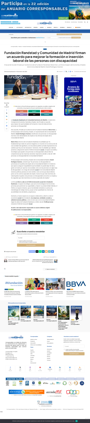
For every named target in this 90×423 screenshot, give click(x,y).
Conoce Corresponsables (6, 21)
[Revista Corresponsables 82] (52, 312)
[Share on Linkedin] (6, 116)
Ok (76, 420)
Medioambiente (10, 289)
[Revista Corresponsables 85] (26, 312)
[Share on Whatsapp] (40, 251)
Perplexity (46, 114)
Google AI (46, 111)
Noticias (45, 49)
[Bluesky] (70, 369)
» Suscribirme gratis (76, 37)
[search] (84, 22)
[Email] (6, 119)
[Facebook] (10, 369)
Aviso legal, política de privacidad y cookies (50, 409)
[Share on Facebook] (64, 71)
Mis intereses (67, 22)
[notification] (87, 22)
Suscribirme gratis (31, 245)
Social (30, 204)
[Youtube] (40, 369)
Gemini (21, 114)
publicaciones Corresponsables (22, 209)
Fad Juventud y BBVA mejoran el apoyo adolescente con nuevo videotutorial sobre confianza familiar (75, 293)
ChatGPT (34, 111)
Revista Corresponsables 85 (26, 320)
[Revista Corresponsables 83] (39, 312)
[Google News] (50, 369)
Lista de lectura (74, 22)
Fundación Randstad (19, 120)
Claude (21, 111)
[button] (68, 71)
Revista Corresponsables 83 (39, 320)
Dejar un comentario (51, 269)
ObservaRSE (15, 21)
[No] (88, 421)
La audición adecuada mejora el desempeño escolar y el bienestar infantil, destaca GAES (34, 293)
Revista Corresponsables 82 (52, 320)
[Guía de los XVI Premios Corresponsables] (76, 313)
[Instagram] (30, 369)
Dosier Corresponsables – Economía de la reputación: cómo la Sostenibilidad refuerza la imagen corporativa (63, 325)
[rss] (80, 369)
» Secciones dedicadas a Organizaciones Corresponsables (69, 34)
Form (1, 411)
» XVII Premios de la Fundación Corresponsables (10, 23)
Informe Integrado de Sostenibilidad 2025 (73, 409)
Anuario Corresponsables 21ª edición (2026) (13, 323)
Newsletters (80, 22)
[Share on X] (66, 71)
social (42, 150)
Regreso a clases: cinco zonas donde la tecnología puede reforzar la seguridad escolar (54, 293)
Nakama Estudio (34, 409)
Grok (34, 114)
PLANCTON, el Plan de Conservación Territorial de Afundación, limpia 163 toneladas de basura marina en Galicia (12, 293)
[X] (20, 369)
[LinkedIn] (60, 369)
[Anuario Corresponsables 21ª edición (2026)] (13, 313)
